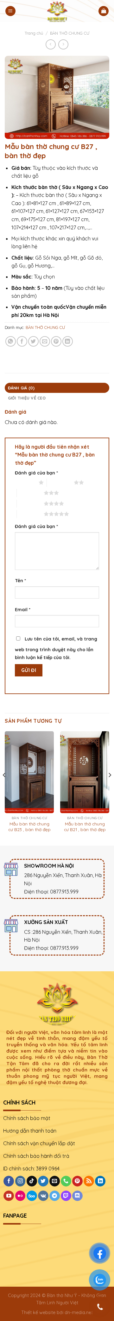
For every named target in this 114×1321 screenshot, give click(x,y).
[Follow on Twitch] (66, 1196)
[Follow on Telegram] (54, 1196)
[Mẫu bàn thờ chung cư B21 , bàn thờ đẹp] (84, 772)
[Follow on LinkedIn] (100, 1181)
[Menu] (10, 11)
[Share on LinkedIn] (67, 341)
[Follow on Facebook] (8, 1181)
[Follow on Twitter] (43, 1181)
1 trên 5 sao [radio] (25, 482)
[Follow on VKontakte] (43, 1196)
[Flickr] (20, 1196)
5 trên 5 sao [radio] (30, 513)
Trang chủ (34, 33)
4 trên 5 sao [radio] (30, 503)
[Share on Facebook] (22, 341)
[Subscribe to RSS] (89, 1181)
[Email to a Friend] (45, 341)
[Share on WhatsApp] (10, 341)
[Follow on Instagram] (20, 1181)
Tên (20, 580)
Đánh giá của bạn (36, 473)
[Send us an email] (54, 1181)
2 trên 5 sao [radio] (60, 482)
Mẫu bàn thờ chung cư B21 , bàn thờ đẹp (85, 826)
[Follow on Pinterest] (77, 1181)
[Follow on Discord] (77, 1196)
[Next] (109, 788)
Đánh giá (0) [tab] (21, 387)
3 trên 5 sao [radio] (30, 492)
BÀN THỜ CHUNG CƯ (69, 33)
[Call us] (66, 1181)
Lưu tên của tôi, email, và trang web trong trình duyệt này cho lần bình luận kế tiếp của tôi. (56, 648)
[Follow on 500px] (32, 1196)
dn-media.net (79, 1312)
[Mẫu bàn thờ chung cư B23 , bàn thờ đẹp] (29, 772)
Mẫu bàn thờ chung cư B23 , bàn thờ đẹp (29, 826)
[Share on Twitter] (33, 341)
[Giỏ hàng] (103, 11)
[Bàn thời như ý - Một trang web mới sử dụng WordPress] (57, 11)
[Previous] (4, 788)
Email (22, 609)
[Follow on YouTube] (8, 1196)
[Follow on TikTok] (32, 1181)
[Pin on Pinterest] (56, 341)
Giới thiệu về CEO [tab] (27, 397)
